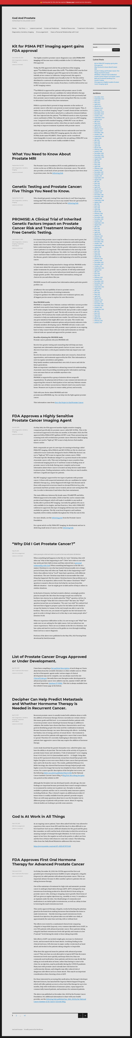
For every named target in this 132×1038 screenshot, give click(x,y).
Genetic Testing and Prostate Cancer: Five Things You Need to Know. (47, 188)
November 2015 (98, 219)
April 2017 (97, 187)
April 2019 (97, 146)
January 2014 (98, 260)
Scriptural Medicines (51, 28)
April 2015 (97, 232)
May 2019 (97, 144)
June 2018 (97, 163)
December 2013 (99, 262)
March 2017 (97, 189)
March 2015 (97, 234)
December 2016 (98, 195)
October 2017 (98, 176)
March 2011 (97, 319)
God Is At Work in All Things (38, 816)
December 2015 (98, 217)
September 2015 (99, 223)
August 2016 (97, 202)
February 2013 (98, 277)
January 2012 (98, 302)
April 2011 (97, 317)
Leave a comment (17, 64)
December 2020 (99, 112)
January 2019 (98, 151)
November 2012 (98, 283)
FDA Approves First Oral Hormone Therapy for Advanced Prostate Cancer (48, 862)
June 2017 (97, 183)
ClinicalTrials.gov (40, 678)
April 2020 (97, 125)
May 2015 (97, 230)
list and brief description (60, 668)
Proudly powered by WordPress (33, 1029)
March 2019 (97, 148)
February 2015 (98, 236)
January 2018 (98, 170)
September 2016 (99, 200)
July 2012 (97, 290)
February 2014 (98, 258)
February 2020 (98, 129)
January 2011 (98, 322)
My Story (22, 28)
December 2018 (99, 153)
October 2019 (98, 134)
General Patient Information (107, 28)
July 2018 (97, 161)
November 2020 (99, 114)
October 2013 (98, 266)
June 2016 (97, 206)
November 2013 (98, 264)
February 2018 (98, 168)
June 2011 (97, 313)
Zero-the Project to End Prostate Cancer (69, 402)
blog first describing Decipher (73, 775)
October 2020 (98, 116)
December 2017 (98, 172)
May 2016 (97, 208)
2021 (13, 60)
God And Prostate (23, 18)
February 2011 (98, 320)
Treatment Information (85, 28)
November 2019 (98, 132)
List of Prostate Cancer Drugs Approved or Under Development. (49, 658)
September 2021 (99, 99)
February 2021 (98, 108)
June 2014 (97, 251)
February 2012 (98, 300)
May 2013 (97, 275)
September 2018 (99, 157)
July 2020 (97, 121)
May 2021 (97, 102)
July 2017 (96, 181)
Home (14, 28)
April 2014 (97, 255)
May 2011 (97, 315)
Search (95, 47)
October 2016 (98, 198)
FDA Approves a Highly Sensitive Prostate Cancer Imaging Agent (42, 418)
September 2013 (99, 268)
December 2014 (99, 240)
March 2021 (97, 106)
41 (25, 1015)
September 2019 (99, 136)
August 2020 (98, 119)
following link (57, 173)
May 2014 (97, 253)
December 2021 (99, 97)
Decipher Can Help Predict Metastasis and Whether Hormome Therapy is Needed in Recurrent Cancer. (47, 703)
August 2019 (97, 138)
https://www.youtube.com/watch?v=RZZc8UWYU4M (52, 846)
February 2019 (98, 149)
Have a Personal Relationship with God (64, 32)
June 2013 (97, 273)
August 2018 (97, 159)
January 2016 (98, 215)
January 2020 (98, 131)
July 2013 (97, 272)
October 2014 (98, 243)
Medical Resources (68, 28)
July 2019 (96, 140)
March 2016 (97, 211)
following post (57, 518)
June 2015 (97, 228)
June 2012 (97, 292)
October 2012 (98, 285)
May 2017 (97, 185)
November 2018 (98, 155)
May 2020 (97, 123)
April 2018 (97, 166)
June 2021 (97, 101)
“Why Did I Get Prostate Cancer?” (43, 544)
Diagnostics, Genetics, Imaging (23, 32)
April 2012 (97, 296)
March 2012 (97, 298)
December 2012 (99, 281)
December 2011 (98, 304)
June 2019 (97, 142)
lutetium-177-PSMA (55, 683)
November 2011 (98, 305)
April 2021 (97, 104)
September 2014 (99, 245)
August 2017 (97, 179)
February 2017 (98, 191)
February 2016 (98, 213)
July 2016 (96, 204)
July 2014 (97, 249)
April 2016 (97, 210)
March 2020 (97, 127)
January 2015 (98, 238)
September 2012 (99, 287)
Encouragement (42, 32)
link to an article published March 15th (58, 773)
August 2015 (97, 225)
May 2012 (97, 294)
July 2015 (96, 226)
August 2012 (97, 289)
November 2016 (98, 196)
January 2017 (98, 193)
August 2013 (97, 270)
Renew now (70, 2)
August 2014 (97, 247)
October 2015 (98, 221)
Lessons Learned (36, 28)
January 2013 (98, 279)
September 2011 (99, 309)
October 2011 (98, 307)
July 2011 (96, 311)
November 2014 (98, 242)
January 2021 (98, 110)
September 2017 (99, 178)
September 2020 (99, 117)
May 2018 (97, 164)
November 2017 (98, 174)
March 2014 (97, 257)
